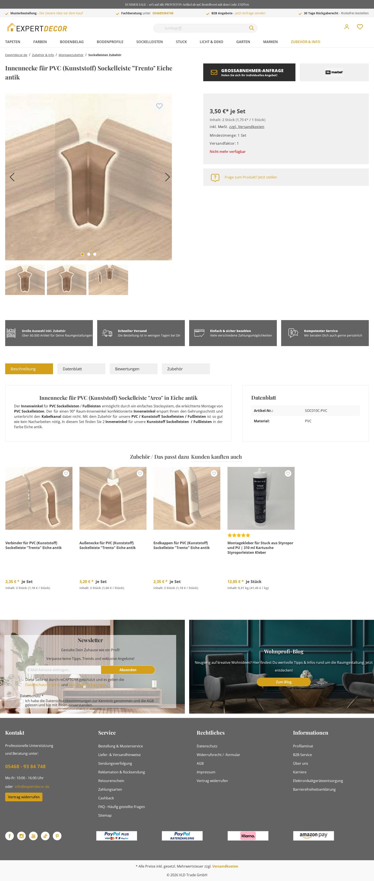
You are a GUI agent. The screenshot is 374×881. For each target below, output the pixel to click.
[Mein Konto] (347, 28)
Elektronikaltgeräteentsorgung (318, 780)
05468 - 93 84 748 (25, 766)
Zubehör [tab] (175, 368)
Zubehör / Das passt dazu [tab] (159, 456)
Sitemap (105, 815)
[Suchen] (251, 28)
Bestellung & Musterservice (120, 746)
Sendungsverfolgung (115, 763)
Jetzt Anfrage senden (250, 13)
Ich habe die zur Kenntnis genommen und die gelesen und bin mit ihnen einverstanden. (89, 703)
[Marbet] (334, 72)
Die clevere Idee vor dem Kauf (61, 13)
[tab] (29, 368)
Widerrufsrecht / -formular (218, 754)
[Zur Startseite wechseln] (37, 27)
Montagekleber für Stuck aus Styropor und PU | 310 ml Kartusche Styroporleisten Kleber (260, 548)
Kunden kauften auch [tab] (216, 456)
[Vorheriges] (10, 179)
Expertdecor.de (16, 55)
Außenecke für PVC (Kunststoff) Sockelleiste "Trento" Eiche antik (107, 545)
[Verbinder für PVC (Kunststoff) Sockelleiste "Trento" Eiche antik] (39, 498)
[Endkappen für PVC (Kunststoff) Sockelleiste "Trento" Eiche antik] (187, 498)
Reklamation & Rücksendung (121, 772)
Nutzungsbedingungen (87, 684)
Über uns (300, 763)
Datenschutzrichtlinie (42, 684)
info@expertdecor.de (32, 786)
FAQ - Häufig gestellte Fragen (121, 806)
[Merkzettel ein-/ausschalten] (159, 106)
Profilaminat (303, 746)
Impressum (206, 772)
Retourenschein (111, 780)
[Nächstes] (166, 179)
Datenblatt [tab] (72, 368)
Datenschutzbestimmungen (68, 700)
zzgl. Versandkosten (246, 126)
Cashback (106, 798)
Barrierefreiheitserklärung (314, 789)
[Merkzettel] (360, 28)
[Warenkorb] (370, 23)
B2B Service (302, 754)
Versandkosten (225, 866)
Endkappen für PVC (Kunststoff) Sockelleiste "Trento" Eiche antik (181, 545)
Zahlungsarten (110, 789)
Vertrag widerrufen (24, 797)
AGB (150, 700)
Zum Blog (284, 682)
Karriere (299, 772)
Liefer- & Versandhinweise (119, 754)
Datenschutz (207, 746)
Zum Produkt (39, 598)
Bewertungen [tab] (127, 368)
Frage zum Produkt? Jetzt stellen (251, 177)
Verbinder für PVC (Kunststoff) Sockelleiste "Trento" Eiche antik (33, 545)
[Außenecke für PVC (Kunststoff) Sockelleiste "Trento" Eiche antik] (113, 498)
